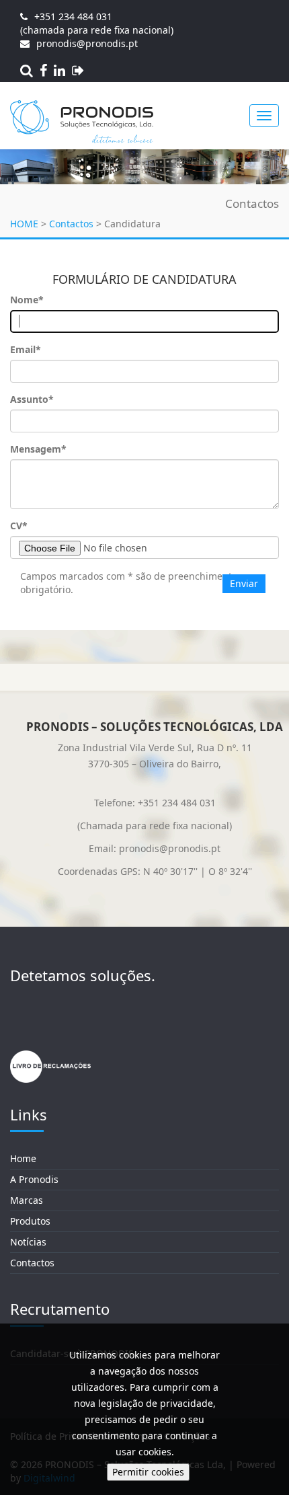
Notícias (28, 1241)
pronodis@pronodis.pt (87, 43)
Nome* (27, 299)
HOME (24, 223)
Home (23, 1158)
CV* (19, 525)
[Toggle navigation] (264, 115)
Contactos (71, 223)
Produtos (30, 1221)
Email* (25, 349)
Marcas (26, 1200)
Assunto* (32, 399)
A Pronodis (34, 1179)
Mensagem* (38, 449)
